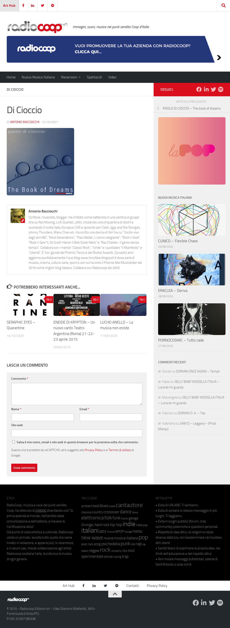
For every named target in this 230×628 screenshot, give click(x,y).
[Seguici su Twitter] (213, 89)
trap (125, 556)
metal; (138, 531)
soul (131, 550)
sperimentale (92, 556)
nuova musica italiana (121, 538)
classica (86, 512)
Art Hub (9, 5)
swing (117, 556)
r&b (133, 544)
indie (129, 524)
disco (135, 512)
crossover (111, 512)
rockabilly (116, 550)
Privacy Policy (94, 450)
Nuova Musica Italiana (38, 77)
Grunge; (87, 525)
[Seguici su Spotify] (220, 89)
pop (143, 537)
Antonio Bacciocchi (24, 122)
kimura (110, 531)
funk (116, 518)
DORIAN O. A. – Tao (191, 413)
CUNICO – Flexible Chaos (178, 241)
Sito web (17, 425)
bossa (112, 506)
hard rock (102, 525)
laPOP (119, 531)
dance (126, 511)
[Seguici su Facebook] (199, 89)
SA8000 (40, 511)
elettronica (92, 518)
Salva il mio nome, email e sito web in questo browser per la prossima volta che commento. (77, 442)
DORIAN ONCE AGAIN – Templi (198, 371)
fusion (124, 518)
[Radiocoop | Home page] (37, 27)
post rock (87, 544)
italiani (90, 530)
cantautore (129, 505)
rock (105, 549)
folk (108, 517)
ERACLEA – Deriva (172, 290)
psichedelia (110, 543)
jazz (102, 531)
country (97, 512)
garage (133, 518)
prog (97, 544)
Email (84, 409)
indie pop (142, 525)
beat (96, 506)
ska (124, 551)
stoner (108, 557)
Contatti (132, 586)
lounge (128, 531)
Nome (16, 409)
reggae (94, 550)
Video (112, 77)
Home (11, 77)
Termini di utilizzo (119, 450)
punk (125, 543)
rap (139, 543)
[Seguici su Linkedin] (206, 89)
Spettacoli (94, 77)
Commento (19, 379)
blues (104, 505)
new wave (92, 538)
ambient (86, 506)
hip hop (116, 524)
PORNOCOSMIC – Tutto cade (181, 340)
